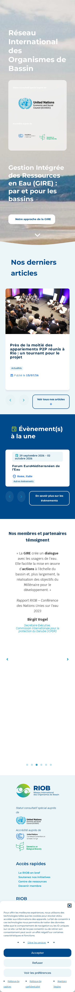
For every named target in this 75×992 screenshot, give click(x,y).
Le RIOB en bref (29, 872)
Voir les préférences (37, 973)
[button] (69, 905)
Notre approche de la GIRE (33, 219)
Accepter (37, 953)
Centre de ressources (32, 881)
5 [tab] (47, 765)
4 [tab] (42, 765)
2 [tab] (33, 765)
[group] (37, 339)
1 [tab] (28, 765)
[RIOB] (37, 796)
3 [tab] (37, 765)
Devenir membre (29, 886)
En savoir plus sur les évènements (49, 498)
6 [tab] (52, 765)
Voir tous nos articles (51, 399)
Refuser (37, 963)
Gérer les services (36, 942)
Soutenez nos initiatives (34, 877)
